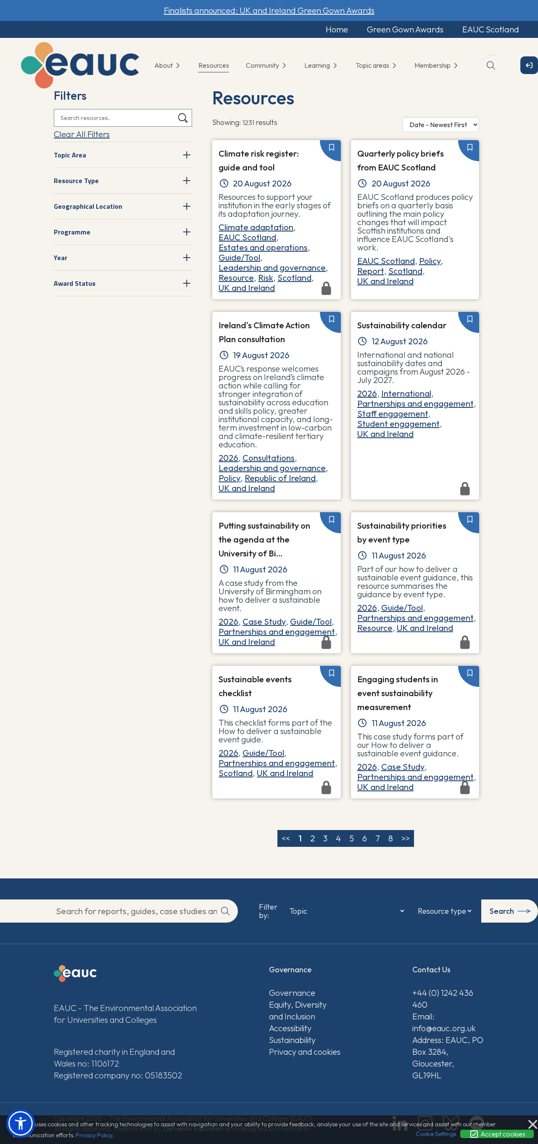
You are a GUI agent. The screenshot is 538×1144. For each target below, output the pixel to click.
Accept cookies (502, 1134)
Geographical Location (88, 206)
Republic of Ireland (280, 478)
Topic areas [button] (373, 65)
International (406, 393)
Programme (72, 232)
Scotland (294, 277)
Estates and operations (263, 247)
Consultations (269, 457)
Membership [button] (433, 65)
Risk (265, 277)
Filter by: (268, 911)
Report (370, 271)
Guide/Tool (239, 257)
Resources (213, 65)
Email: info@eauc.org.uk (444, 1022)
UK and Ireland (385, 281)
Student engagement (398, 423)
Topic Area (70, 155)
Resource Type (76, 180)
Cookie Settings (436, 1134)
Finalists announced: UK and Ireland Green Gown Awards (269, 10)
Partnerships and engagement (415, 403)
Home (337, 29)
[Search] (183, 118)
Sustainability (292, 1040)
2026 (228, 457)
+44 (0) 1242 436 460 (442, 998)
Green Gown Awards (405, 29)
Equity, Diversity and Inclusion (298, 1010)
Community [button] (263, 65)
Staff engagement (392, 413)
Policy (430, 260)
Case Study (264, 621)
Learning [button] (317, 65)
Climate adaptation (256, 227)
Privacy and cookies (304, 1051)
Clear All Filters (82, 134)
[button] (20, 1123)
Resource (236, 277)
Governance (292, 992)
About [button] (164, 65)
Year (60, 257)
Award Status (74, 283)
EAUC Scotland (490, 29)
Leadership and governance (272, 267)
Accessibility (290, 1028)
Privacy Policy (94, 1135)
